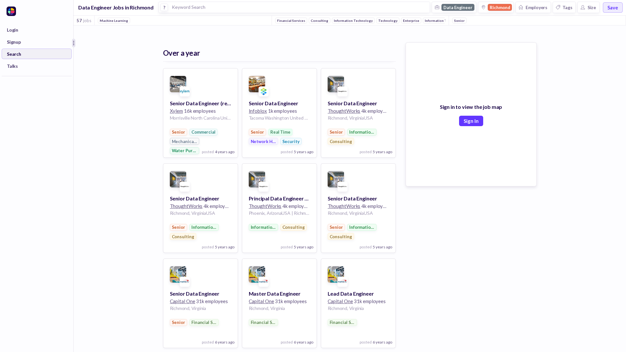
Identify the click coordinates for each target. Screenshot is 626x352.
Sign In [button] (471, 121)
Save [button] (612, 7)
